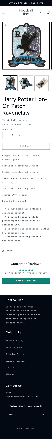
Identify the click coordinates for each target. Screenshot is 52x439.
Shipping (6, 124)
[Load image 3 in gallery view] (42, 83)
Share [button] (9, 251)
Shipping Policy (15, 354)
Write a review (26, 280)
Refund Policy (14, 347)
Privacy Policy (14, 340)
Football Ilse (29, 428)
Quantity (7, 129)
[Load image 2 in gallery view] (26, 83)
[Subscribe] (42, 414)
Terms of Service (16, 361)
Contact (10, 367)
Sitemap (10, 374)
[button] (3, 12)
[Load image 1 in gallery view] (10, 83)
